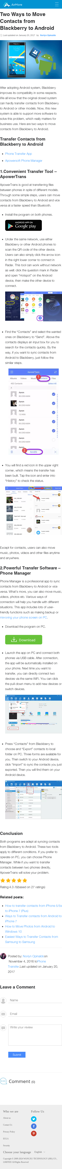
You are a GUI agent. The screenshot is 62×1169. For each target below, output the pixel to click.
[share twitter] (34, 1119)
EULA (6, 1138)
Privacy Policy (9, 1132)
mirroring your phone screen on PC (23, 617)
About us (7, 1118)
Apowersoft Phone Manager (23, 160)
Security (6, 1145)
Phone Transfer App (18, 153)
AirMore (16, 4)
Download (27, 640)
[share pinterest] (34, 1133)
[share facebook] (34, 1126)
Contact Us (7, 1125)
